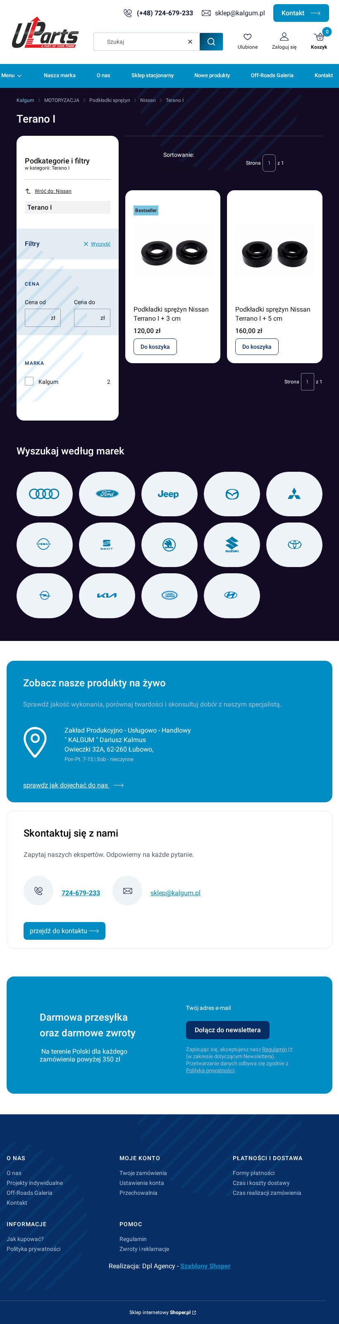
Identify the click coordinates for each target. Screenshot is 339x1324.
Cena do (84, 302)
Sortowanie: (178, 154)
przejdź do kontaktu (59, 931)
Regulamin (274, 1049)
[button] (211, 41)
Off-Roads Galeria (30, 1192)
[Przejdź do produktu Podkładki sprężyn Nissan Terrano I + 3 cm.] (173, 250)
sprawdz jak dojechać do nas (66, 785)
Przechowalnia (138, 1192)
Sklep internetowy (160, 1312)
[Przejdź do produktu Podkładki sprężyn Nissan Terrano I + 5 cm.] (274, 250)
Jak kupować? (25, 1239)
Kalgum (25, 100)
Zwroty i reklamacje (144, 1249)
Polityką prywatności (210, 1070)
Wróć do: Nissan (53, 191)
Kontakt (294, 13)
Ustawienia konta (141, 1183)
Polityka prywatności (33, 1249)
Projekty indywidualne (35, 1183)
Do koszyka (155, 346)
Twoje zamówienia (143, 1173)
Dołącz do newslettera (228, 1030)
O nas (14, 1173)
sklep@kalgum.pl (240, 13)
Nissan (148, 100)
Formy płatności (254, 1173)
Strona (253, 163)
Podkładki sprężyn (109, 100)
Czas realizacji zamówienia (267, 1192)
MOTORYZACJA (61, 100)
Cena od (35, 302)
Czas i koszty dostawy (261, 1183)
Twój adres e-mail (208, 1008)
